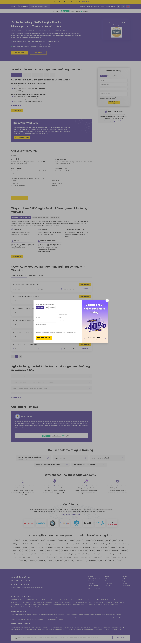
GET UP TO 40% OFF (43, 338)
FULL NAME (38, 311)
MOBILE (38, 317)
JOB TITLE (60, 317)
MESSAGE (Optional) (41, 324)
